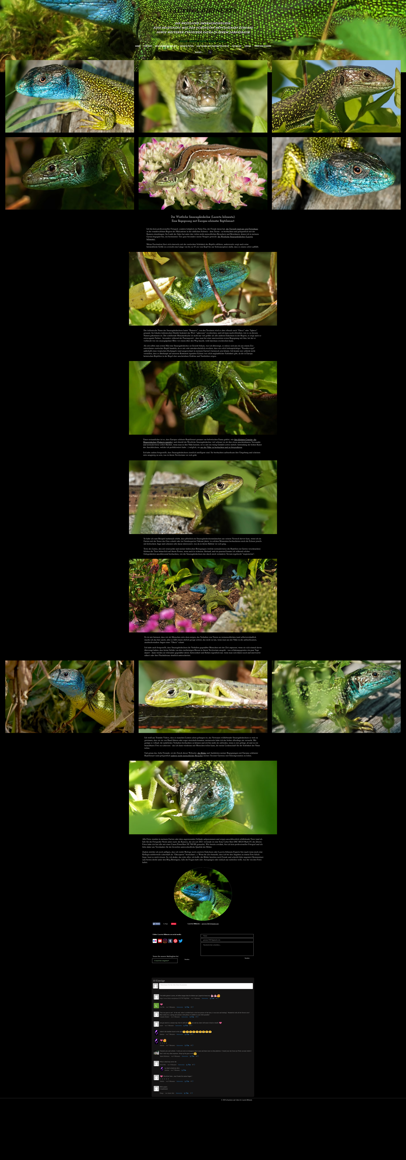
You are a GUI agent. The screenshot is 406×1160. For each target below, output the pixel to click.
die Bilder (202, 752)
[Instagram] (165, 941)
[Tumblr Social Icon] (170, 941)
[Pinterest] (175, 941)
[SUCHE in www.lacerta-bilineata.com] (210, 52)
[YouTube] (160, 941)
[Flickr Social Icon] (155, 941)
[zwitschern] (181, 941)
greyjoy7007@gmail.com (210, 924)
